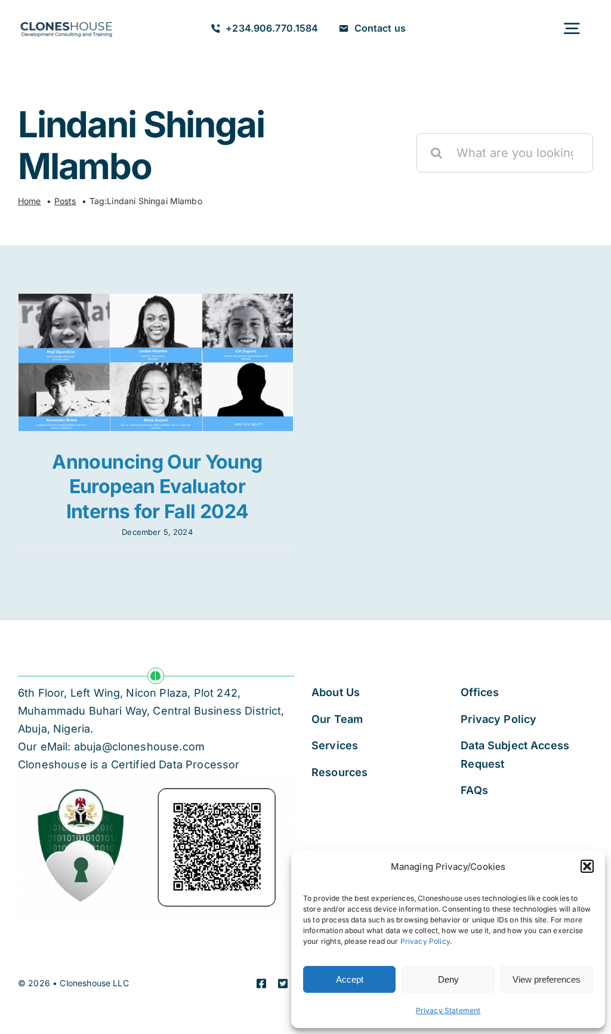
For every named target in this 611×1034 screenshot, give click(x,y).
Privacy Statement (448, 1010)
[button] (587, 866)
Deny (448, 979)
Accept (349, 979)
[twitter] (283, 983)
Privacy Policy (425, 941)
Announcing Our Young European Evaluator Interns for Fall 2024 (157, 486)
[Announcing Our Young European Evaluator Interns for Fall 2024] (155, 362)
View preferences (547, 979)
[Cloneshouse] (66, 20)
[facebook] (261, 983)
